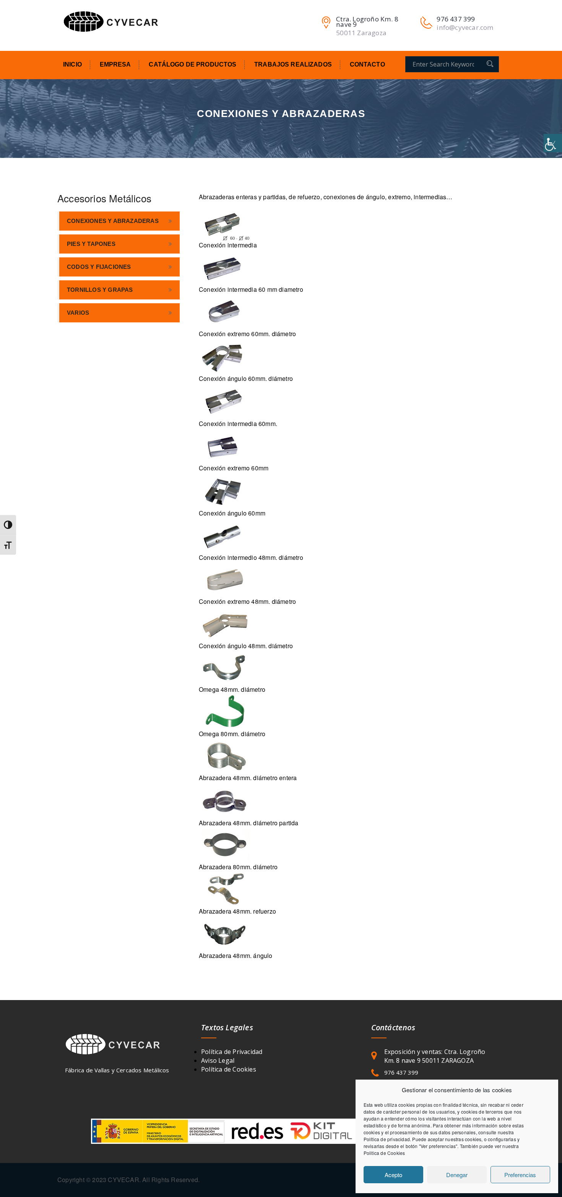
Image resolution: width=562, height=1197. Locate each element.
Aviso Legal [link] (217, 1060)
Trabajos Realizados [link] (293, 64)
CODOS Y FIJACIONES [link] (99, 266)
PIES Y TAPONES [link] (91, 244)
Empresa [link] (115, 64)
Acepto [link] (393, 1175)
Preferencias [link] (520, 1175)
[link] (553, 143)
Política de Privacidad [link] (231, 1051)
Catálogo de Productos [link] (192, 64)
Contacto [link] (367, 64)
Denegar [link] (457, 1175)
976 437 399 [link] (401, 1072)
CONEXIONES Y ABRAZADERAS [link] (113, 221)
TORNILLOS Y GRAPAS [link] (100, 289)
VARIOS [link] (78, 312)
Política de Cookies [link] (228, 1069)
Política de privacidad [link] (387, 1139)
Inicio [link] (72, 64)
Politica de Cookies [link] (384, 1153)
